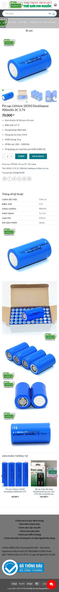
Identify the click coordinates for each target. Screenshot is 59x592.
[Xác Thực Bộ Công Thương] (23, 567)
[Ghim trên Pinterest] (24, 179)
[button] (4, 5)
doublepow (32, 168)
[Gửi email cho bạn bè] (19, 179)
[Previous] (6, 62)
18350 (8, 168)
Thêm (21, 156)
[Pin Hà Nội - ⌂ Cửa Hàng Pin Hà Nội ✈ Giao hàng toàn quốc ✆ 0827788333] (30, 5)
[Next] (52, 62)
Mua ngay (38, 156)
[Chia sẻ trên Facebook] (9, 179)
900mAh (23, 168)
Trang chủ (9, 22)
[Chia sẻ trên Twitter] (14, 179)
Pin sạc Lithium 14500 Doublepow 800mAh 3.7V (15, 490)
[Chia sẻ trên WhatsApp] (4, 179)
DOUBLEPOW (18, 173)
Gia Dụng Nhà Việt (44, 588)
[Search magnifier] (54, 14)
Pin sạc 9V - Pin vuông (43, 22)
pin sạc (46, 168)
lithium (39, 168)
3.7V (14, 168)
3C (18, 168)
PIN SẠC (23, 22)
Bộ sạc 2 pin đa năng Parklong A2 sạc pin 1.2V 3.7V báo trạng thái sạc (44, 491)
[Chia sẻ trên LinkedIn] (29, 179)
